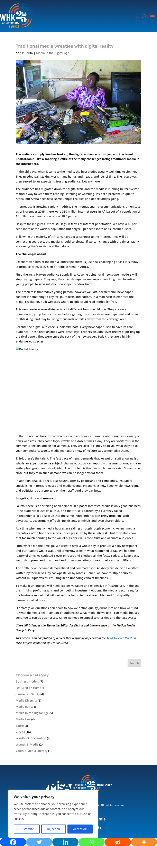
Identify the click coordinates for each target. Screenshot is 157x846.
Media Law (23, 719)
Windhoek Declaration (31, 738)
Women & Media (27, 744)
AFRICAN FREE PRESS (119, 638)
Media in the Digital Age (52, 53)
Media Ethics (24, 707)
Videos (20, 732)
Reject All (53, 829)
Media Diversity (26, 700)
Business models (27, 681)
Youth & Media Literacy (31, 751)
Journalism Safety (28, 694)
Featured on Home (28, 688)
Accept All (80, 829)
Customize (27, 829)
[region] (53, 814)
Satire (20, 726)
